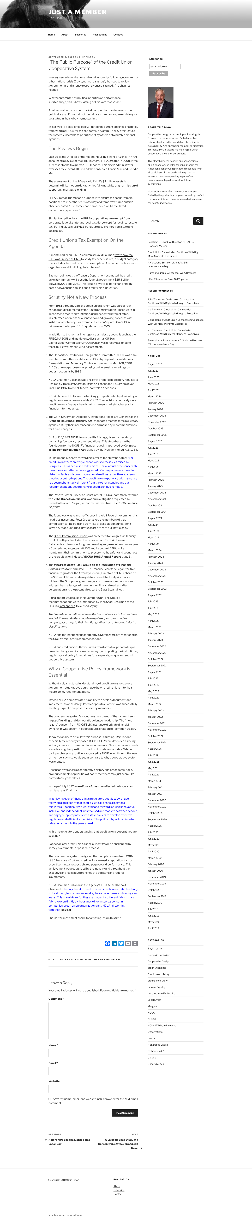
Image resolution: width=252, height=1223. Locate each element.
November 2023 (157, 575)
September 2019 (157, 896)
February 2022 (156, 710)
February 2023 (156, 633)
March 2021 (154, 780)
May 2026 (153, 383)
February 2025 (156, 479)
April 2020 (153, 851)
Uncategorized (156, 1063)
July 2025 (153, 447)
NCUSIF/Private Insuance (162, 1025)
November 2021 (157, 729)
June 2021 (153, 761)
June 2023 (153, 607)
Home (51, 34)
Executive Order (108, 503)
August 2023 (155, 595)
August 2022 (155, 672)
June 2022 (153, 684)
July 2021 (153, 755)
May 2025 (153, 460)
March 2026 (154, 396)
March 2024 (154, 550)
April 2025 (153, 466)
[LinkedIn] (114, 944)
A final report (57, 597)
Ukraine (152, 1057)
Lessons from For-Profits (161, 993)
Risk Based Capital (107, 959)
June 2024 (153, 530)
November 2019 (157, 883)
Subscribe (80, 34)
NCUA (88, 959)
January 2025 (155, 486)
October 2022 (155, 659)
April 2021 (153, 774)
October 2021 (155, 736)
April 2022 (153, 697)
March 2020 (155, 857)
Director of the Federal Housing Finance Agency (97, 156)
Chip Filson (87, 57)
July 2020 (153, 832)
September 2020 (157, 819)
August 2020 (155, 825)
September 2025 (157, 434)
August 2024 (155, 518)
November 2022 (157, 652)
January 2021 (155, 793)
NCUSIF (152, 1018)
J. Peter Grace (82, 519)
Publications (100, 34)
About (64, 34)
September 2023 (157, 588)
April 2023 (153, 620)
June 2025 (153, 454)
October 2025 (155, 428)
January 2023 (155, 639)
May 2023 (153, 614)
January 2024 (155, 563)
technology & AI (156, 1051)
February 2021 (156, 787)
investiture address (86, 786)
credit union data (157, 967)
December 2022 (157, 646)
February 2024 (156, 556)
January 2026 (155, 409)
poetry (151, 1038)
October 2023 (155, 582)
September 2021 (157, 742)
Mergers (152, 1006)
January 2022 (155, 716)
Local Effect (154, 999)
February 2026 (156, 402)
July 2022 (153, 678)
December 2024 (157, 492)
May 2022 (153, 691)
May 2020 (153, 845)
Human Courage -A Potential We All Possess (172, 272)
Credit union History (158, 974)
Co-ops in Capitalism (68, 959)
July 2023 (153, 601)
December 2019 (157, 877)
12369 (123, 503)
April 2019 (153, 928)
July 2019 (153, 909)
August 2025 (155, 441)
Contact (118, 34)
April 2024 (153, 543)
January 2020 (155, 870)
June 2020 (154, 838)
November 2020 (157, 806)
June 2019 (153, 915)
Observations (155, 1031)
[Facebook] (107, 944)
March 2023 (154, 627)
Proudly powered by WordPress (64, 1215)
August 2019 (155, 902)
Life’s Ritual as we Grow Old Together (168, 279)
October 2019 (155, 889)
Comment (56, 998)
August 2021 (155, 748)
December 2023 (157, 569)
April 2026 (153, 390)
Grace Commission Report (71, 536)
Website (54, 1081)
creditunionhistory (157, 980)
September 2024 (157, 511)
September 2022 (157, 665)
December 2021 (157, 723)
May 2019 (153, 921)
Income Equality (156, 987)
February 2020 (156, 864)
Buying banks (155, 948)
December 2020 (157, 800)
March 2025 (154, 473)
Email (53, 1063)
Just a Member (78, 12)
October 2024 (155, 505)
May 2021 (153, 768)
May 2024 (153, 537)
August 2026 (155, 364)
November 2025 (157, 422)
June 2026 (153, 377)
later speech (67, 606)
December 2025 (157, 415)
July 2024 (153, 524)
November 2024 (157, 498)
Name (53, 1045)
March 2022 (154, 704)
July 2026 (153, 370)
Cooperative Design (158, 961)
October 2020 (156, 812)
